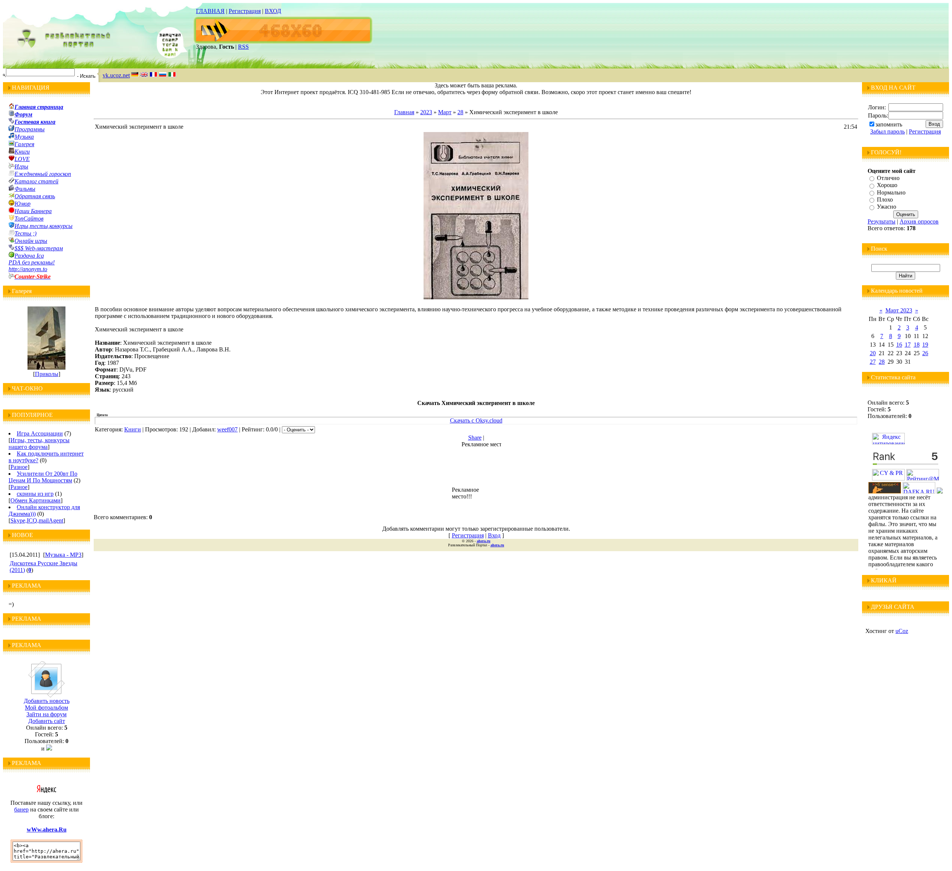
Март (444, 112)
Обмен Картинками (35, 500)
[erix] (940, 491)
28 (460, 112)
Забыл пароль (887, 131)
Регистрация (245, 11)
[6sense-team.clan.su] (884, 491)
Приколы (46, 374)
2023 (426, 112)
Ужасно (886, 207)
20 (873, 353)
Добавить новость (47, 701)
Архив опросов (919, 221)
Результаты (881, 221)
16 (899, 344)
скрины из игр (35, 494)
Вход (494, 535)
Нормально (891, 192)
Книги (132, 429)
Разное (19, 467)
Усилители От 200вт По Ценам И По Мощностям (43, 476)
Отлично (888, 178)
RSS (243, 47)
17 (908, 344)
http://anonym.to (28, 269)
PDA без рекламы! (32, 262)
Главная (404, 112)
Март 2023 (898, 310)
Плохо (885, 199)
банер (21, 809)
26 (925, 353)
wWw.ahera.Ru (47, 829)
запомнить (888, 124)
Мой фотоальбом (46, 707)
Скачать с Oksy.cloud (476, 420)
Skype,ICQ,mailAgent (36, 520)
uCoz (901, 631)
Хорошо (887, 185)
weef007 (227, 429)
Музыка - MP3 (63, 555)
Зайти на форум (46, 714)
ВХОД (273, 11)
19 (925, 344)
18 (917, 344)
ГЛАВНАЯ (210, 11)
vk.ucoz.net (116, 75)
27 (873, 362)
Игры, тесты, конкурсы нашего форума (39, 443)
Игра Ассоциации (40, 433)
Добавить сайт (46, 721)
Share (475, 437)
